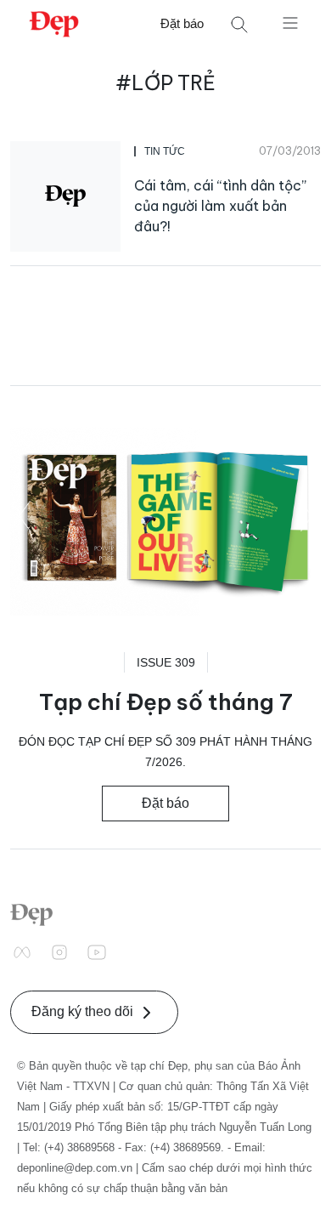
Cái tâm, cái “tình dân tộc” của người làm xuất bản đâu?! (220, 206)
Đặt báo (182, 23)
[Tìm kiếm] (239, 24)
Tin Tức (164, 151)
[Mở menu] (290, 22)
